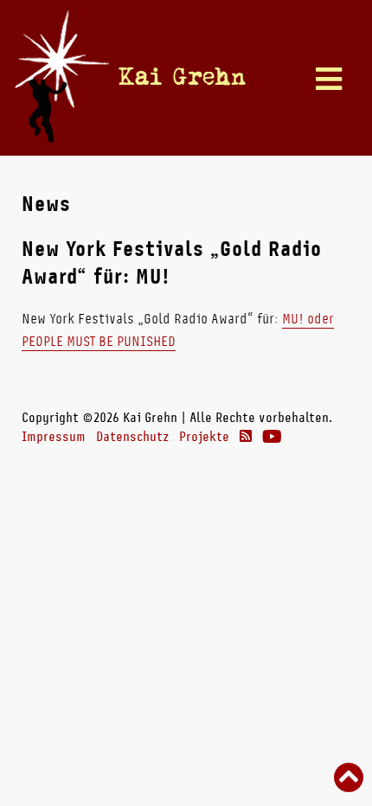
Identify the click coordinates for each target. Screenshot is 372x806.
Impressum (54, 436)
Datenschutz (132, 436)
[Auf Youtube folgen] (272, 436)
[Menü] (329, 80)
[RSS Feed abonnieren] (246, 436)
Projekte (204, 436)
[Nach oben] (348, 778)
